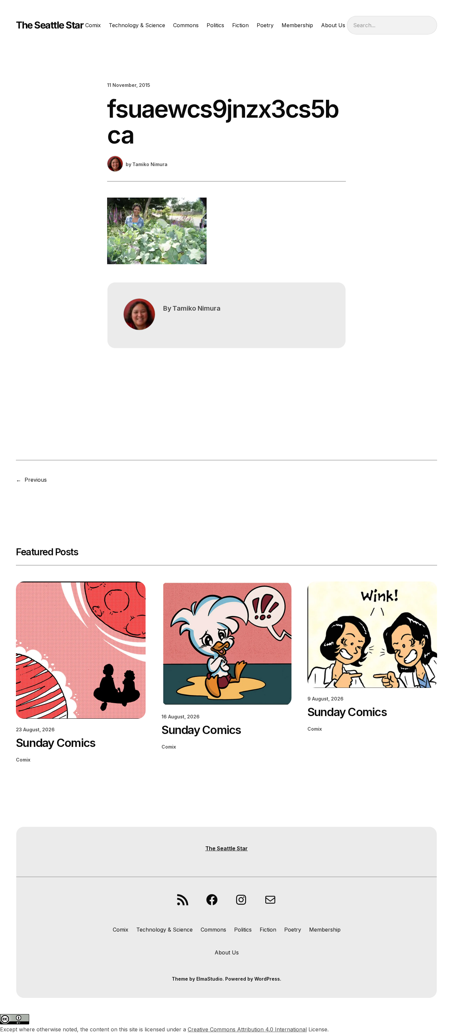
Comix (23, 759)
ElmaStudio (209, 979)
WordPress (267, 979)
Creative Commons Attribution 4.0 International (247, 1029)
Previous (36, 479)
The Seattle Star (49, 25)
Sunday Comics (55, 743)
